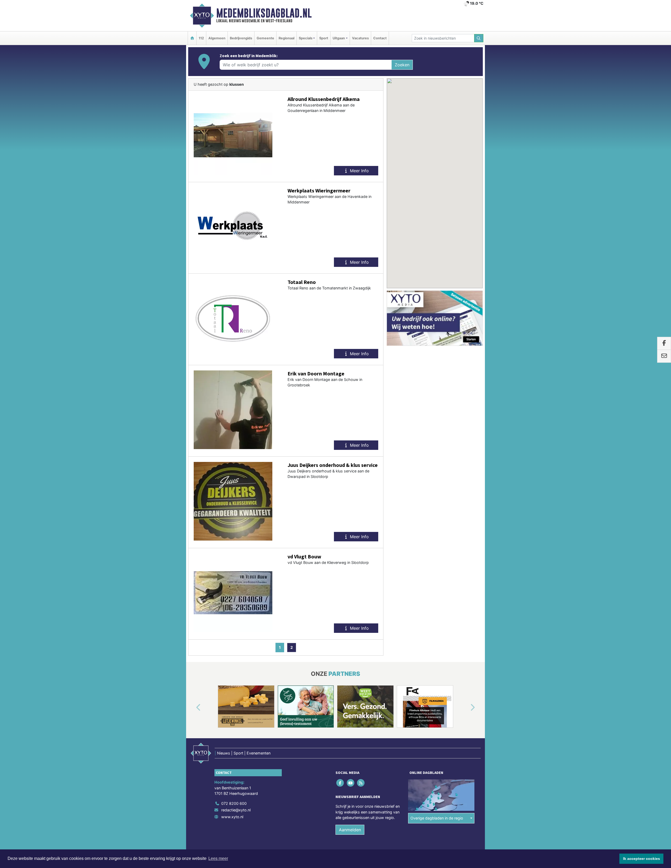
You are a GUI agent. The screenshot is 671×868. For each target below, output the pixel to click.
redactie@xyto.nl (236, 810)
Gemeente (265, 38)
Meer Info (359, 170)
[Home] (192, 38)
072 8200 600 (234, 803)
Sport (323, 38)
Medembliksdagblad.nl (264, 13)
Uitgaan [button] (339, 38)
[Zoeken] (479, 38)
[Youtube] (351, 782)
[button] (192, 707)
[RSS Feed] (361, 782)
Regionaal (286, 38)
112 (201, 38)
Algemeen (216, 38)
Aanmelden (350, 829)
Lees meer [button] (218, 858)
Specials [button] (305, 38)
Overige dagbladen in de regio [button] (436, 818)
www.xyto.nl (232, 817)
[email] (664, 356)
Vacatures (360, 38)
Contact (380, 38)
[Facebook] (341, 782)
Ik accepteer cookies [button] (641, 858)
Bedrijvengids (241, 38)
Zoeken (402, 64)
